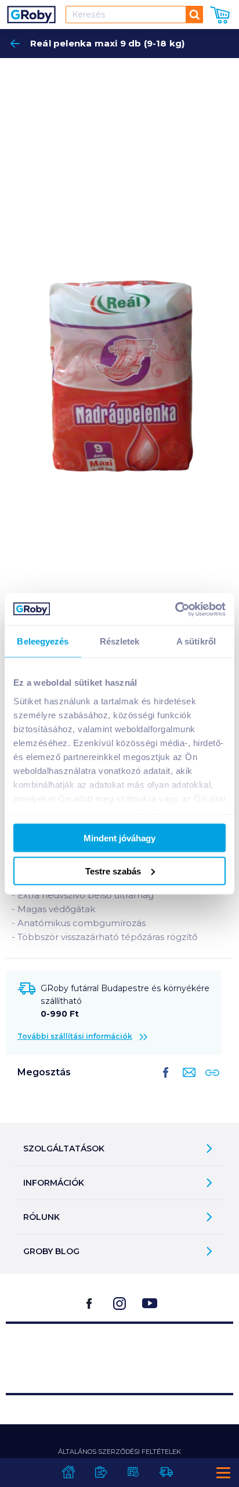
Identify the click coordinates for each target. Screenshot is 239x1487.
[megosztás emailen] (186, 1081)
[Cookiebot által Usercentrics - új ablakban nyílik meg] (175, 609)
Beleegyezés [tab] (42, 641)
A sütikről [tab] (196, 641)
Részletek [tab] (120, 641)
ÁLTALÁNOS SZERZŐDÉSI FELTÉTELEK (119, 1452)
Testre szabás (113, 871)
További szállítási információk (74, 1036)
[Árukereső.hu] (119, 1353)
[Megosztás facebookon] (166, 1081)
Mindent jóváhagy (119, 838)
